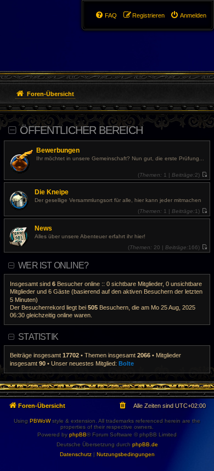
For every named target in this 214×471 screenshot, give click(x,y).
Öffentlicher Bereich (81, 130)
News (43, 228)
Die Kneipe (52, 192)
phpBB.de (145, 444)
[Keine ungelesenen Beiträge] (204, 175)
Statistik (38, 336)
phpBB (78, 434)
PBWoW (40, 421)
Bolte (126, 363)
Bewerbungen (58, 150)
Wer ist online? (53, 265)
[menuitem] (188, 15)
